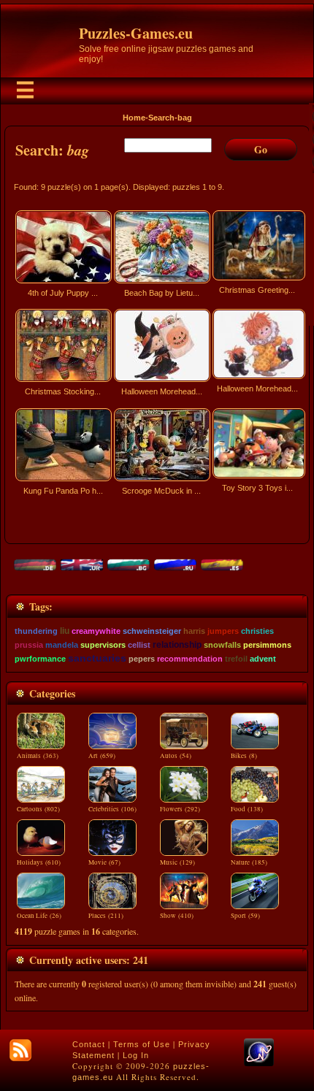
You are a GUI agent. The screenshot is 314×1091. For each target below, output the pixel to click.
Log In (136, 1055)
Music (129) (177, 862)
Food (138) (247, 809)
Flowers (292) (180, 809)
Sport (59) (245, 915)
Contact (88, 1044)
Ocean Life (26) (39, 915)
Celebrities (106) (112, 809)
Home (134, 117)
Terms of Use (141, 1044)
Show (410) (177, 915)
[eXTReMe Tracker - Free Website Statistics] (259, 1063)
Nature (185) (249, 862)
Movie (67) (104, 862)
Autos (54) (175, 755)
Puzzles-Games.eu (136, 33)
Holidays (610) (39, 862)
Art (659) (101, 755)
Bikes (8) (244, 755)
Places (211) (105, 915)
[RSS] (20, 1050)
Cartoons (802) (38, 809)
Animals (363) (37, 755)
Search (161, 117)
